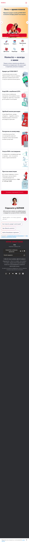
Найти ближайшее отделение (10, 232)
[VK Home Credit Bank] (12, 273)
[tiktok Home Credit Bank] (23, 273)
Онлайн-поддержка (8, 255)
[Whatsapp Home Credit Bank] (6, 273)
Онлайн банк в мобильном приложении (11, 251)
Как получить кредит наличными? (11, 224)
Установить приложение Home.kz (14, 192)
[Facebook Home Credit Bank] (9, 273)
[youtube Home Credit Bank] (16, 273)
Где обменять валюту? (8, 228)
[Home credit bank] (14, 242)
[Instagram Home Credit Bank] (19, 273)
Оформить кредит (14, 35)
